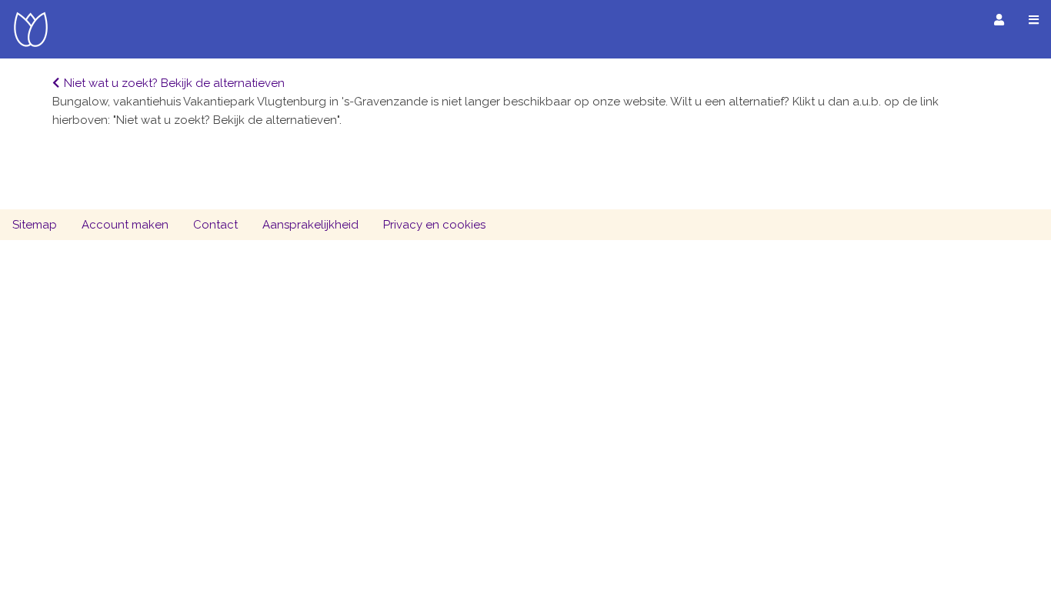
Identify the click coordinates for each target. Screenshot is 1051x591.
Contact (215, 225)
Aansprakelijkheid (310, 225)
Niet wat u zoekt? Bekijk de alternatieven (174, 83)
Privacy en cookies (434, 225)
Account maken (125, 225)
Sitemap (34, 225)
